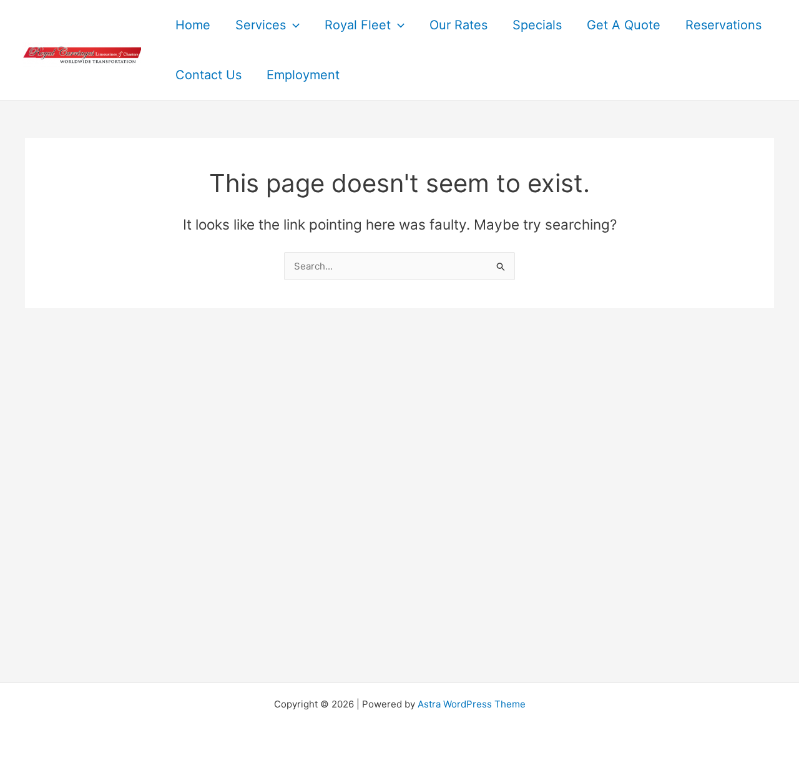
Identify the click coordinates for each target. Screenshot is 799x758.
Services (260, 24)
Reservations (723, 24)
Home (192, 24)
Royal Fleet (358, 24)
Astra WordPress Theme (472, 704)
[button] (293, 25)
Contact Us (208, 74)
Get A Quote (623, 24)
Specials (537, 24)
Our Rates (458, 24)
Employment (303, 74)
